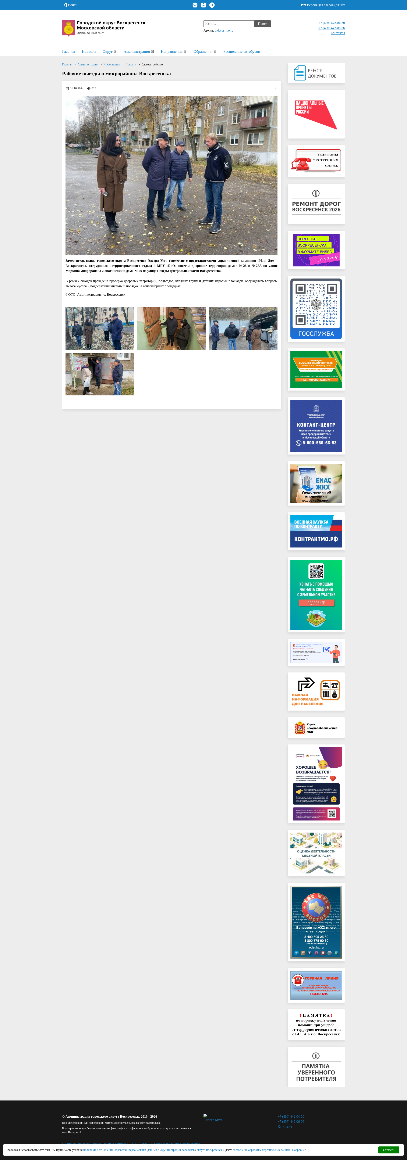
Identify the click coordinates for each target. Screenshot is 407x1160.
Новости (89, 51)
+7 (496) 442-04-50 (331, 23)
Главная (68, 51)
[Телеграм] (212, 5)
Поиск (262, 23)
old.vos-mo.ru (224, 30)
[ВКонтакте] (195, 5)
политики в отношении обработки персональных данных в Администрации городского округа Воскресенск (152, 1150)
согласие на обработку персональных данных (261, 1150)
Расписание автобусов (241, 51)
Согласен (388, 1150)
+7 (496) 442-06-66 (331, 28)
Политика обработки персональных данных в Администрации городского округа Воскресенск (131, 1144)
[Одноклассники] (203, 5)
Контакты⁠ (338, 33)
